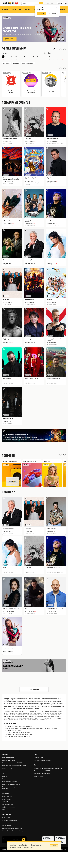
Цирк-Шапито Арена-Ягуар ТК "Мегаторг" (32, 183)
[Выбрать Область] (61, 3)
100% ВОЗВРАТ (6, 817)
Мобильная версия (7, 768)
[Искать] (41, 3)
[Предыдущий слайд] (59, 39)
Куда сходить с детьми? (13, 730)
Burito (3, 809)
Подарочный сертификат (9, 760)
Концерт (5, 9)
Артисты (4, 771)
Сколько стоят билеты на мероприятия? (18, 734)
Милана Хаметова (7, 796)
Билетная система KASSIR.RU (42, 771)
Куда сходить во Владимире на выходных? (19, 726)
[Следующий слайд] (63, 39)
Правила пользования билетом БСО (12, 828)
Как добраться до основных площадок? (18, 736)
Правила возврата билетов (9, 781)
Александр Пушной (7, 804)
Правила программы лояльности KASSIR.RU (14, 765)
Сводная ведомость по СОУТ (42, 760)
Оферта (4, 779)
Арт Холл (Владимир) (8, 143)
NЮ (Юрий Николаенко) (8, 807)
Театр (14, 9)
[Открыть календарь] (54, 48)
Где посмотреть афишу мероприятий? (17, 732)
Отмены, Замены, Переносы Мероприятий (14, 831)
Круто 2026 (5, 801)
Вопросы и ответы (7, 823)
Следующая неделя (27, 63)
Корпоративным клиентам (9, 820)
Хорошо (54, 845)
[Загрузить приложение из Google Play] (60, 838)
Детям (27, 9)
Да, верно (41, 13)
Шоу (20, 9)
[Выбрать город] (58, 3)
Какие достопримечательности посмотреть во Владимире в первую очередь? (31, 728)
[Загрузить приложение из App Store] (48, 838)
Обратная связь (38, 757)
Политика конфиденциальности (11, 784)
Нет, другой (52, 13)
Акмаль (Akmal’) (6, 799)
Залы (3, 773)
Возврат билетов (6, 825)
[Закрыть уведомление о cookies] (59, 843)
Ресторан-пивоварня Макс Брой (55, 143)
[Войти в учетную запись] (65, 3)
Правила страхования (8, 757)
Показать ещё (34, 689)
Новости (4, 776)
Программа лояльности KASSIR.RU (12, 763)
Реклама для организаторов (42, 773)
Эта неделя (6, 63)
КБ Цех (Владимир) (29, 143)
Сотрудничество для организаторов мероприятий (48, 768)
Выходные (16, 63)
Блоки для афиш (38, 776)
